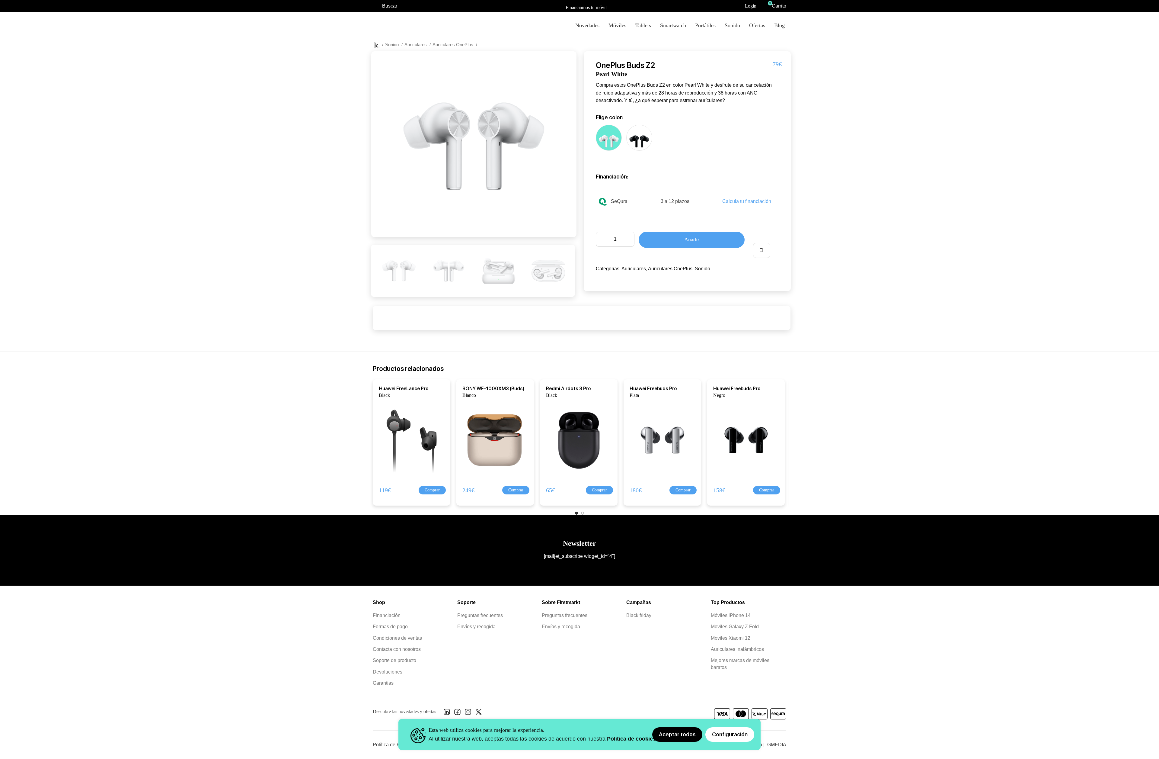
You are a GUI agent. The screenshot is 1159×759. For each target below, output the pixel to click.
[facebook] (457, 713)
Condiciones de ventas (397, 638)
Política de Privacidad (396, 744)
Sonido (392, 44)
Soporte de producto (394, 660)
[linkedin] (447, 713)
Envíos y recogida (476, 626)
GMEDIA (776, 744)
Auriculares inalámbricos (737, 649)
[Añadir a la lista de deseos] (761, 250)
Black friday (638, 615)
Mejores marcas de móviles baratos (740, 664)
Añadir (691, 239)
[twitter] (478, 713)
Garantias (383, 683)
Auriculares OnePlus (453, 44)
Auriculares (416, 44)
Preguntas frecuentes (480, 615)
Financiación (387, 615)
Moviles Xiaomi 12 (730, 638)
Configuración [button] (730, 734)
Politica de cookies (631, 739)
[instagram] (468, 713)
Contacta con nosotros (397, 649)
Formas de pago (390, 626)
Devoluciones (387, 671)
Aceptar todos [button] (677, 734)
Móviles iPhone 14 (731, 615)
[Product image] (408, 439)
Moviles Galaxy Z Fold (735, 626)
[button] (432, 490)
